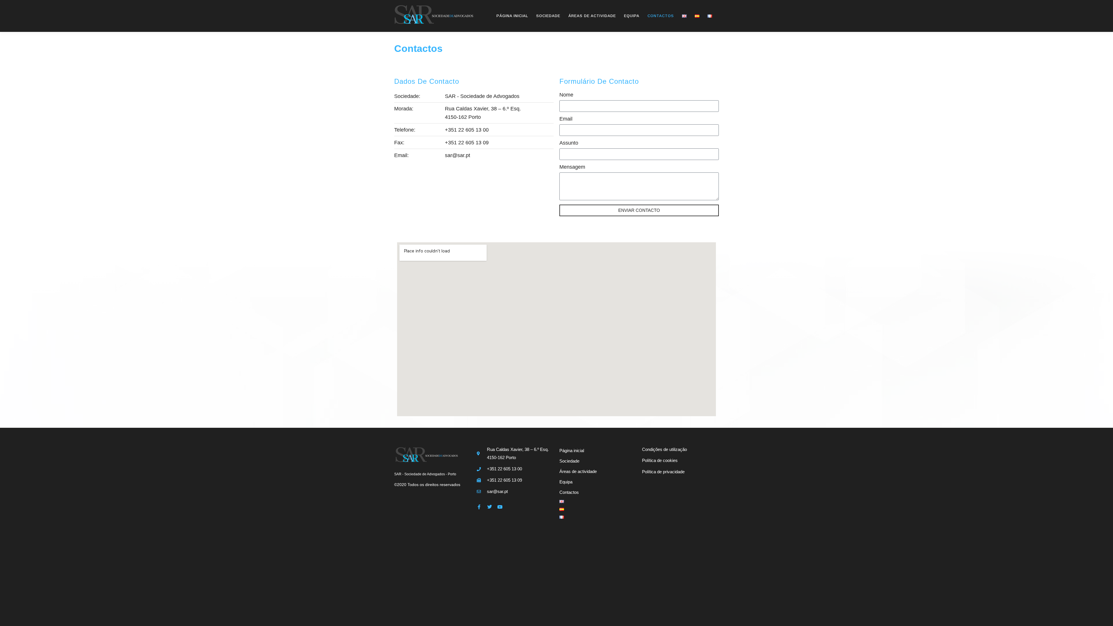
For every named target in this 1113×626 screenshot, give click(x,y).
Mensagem (572, 167)
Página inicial (512, 16)
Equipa (631, 16)
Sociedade (548, 16)
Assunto (568, 143)
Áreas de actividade (592, 16)
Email (565, 119)
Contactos (661, 16)
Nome (566, 95)
